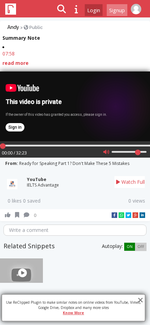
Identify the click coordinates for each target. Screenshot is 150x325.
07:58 (8, 53)
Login (93, 10)
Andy (13, 27)
